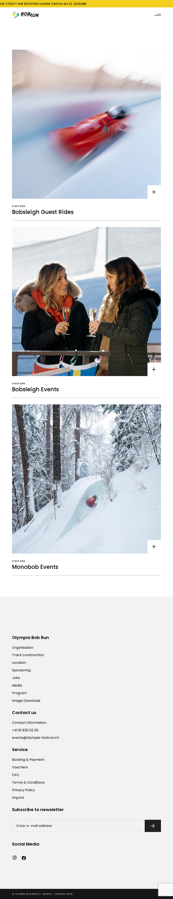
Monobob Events (35, 567)
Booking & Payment (28, 759)
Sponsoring (21, 670)
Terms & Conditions (28, 782)
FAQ (15, 774)
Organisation (22, 647)
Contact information (29, 722)
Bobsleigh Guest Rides (43, 212)
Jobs (16, 677)
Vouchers (20, 767)
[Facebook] (23, 858)
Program (19, 693)
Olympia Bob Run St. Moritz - (34, 894)
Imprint (18, 797)
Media (17, 685)
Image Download (26, 700)
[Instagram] (14, 857)
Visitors (18, 206)
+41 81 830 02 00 (25, 730)
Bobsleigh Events (35, 389)
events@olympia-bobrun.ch (35, 737)
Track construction (28, 655)
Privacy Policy (23, 790)
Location (19, 662)
